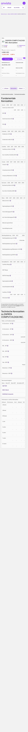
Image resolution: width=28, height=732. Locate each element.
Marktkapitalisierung (6, 62)
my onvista (16, 7)
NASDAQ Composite (7, 394)
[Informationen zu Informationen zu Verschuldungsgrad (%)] (13, 211)
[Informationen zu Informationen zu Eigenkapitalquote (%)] (13, 206)
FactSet (18, 305)
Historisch (21, 88)
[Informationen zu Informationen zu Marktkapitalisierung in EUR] (15, 238)
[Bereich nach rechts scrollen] (24, 88)
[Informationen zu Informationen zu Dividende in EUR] (11, 134)
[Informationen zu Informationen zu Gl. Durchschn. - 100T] (13, 334)
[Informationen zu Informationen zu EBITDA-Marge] (10, 275)
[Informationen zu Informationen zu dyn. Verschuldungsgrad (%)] (15, 217)
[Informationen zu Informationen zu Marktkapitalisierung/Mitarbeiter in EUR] (21, 249)
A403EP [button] (5, 45)
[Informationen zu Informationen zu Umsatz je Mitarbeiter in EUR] (16, 175)
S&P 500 (4, 386)
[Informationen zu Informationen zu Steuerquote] (9, 297)
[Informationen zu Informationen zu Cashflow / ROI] (10, 292)
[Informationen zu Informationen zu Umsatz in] (7, 164)
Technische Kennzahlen (19, 94)
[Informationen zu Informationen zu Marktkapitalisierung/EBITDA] (16, 254)
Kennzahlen (14, 88)
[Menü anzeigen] (3, 7)
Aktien (9, 14)
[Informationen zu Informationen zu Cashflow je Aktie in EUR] (14, 149)
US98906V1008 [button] (22, 45)
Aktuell (9, 7)
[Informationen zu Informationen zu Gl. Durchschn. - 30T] (12, 329)
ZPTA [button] (21, 46)
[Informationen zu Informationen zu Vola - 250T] (8, 362)
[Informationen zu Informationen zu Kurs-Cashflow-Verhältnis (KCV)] (17, 155)
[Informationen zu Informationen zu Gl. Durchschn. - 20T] (12, 323)
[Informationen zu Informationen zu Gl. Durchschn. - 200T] (13, 340)
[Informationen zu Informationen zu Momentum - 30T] (11, 368)
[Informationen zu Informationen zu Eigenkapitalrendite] (12, 281)
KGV (3, 67)
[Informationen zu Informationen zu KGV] (5, 113)
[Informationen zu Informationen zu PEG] (5, 124)
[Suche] (23, 7)
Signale (20, 59)
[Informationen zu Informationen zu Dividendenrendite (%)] (13, 139)
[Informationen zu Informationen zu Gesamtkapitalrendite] (13, 286)
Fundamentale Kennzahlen (7, 94)
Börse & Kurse (4, 14)
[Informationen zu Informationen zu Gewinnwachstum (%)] (13, 118)
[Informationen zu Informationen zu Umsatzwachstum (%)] (13, 170)
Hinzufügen (7, 59)
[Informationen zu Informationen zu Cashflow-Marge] (10, 264)
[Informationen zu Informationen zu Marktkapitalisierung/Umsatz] (16, 243)
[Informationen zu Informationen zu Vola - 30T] (7, 357)
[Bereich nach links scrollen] (2, 88)
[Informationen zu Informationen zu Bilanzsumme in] (10, 200)
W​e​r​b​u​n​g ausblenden (19, 24)
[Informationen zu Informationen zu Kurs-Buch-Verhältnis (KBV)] (15, 191)
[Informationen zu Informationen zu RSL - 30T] (7, 345)
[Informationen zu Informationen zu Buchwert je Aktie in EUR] (14, 185)
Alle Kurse (5, 88)
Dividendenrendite (19, 62)
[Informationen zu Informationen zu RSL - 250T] (8, 351)
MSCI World (5, 390)
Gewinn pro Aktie (19, 67)
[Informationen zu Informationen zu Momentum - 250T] (11, 373)
